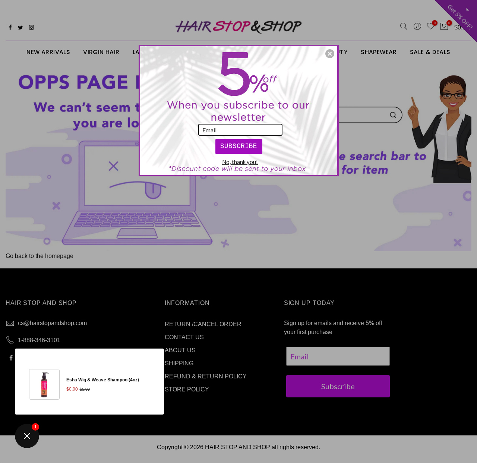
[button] (329, 53)
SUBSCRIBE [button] (238, 146)
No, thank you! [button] (240, 161)
